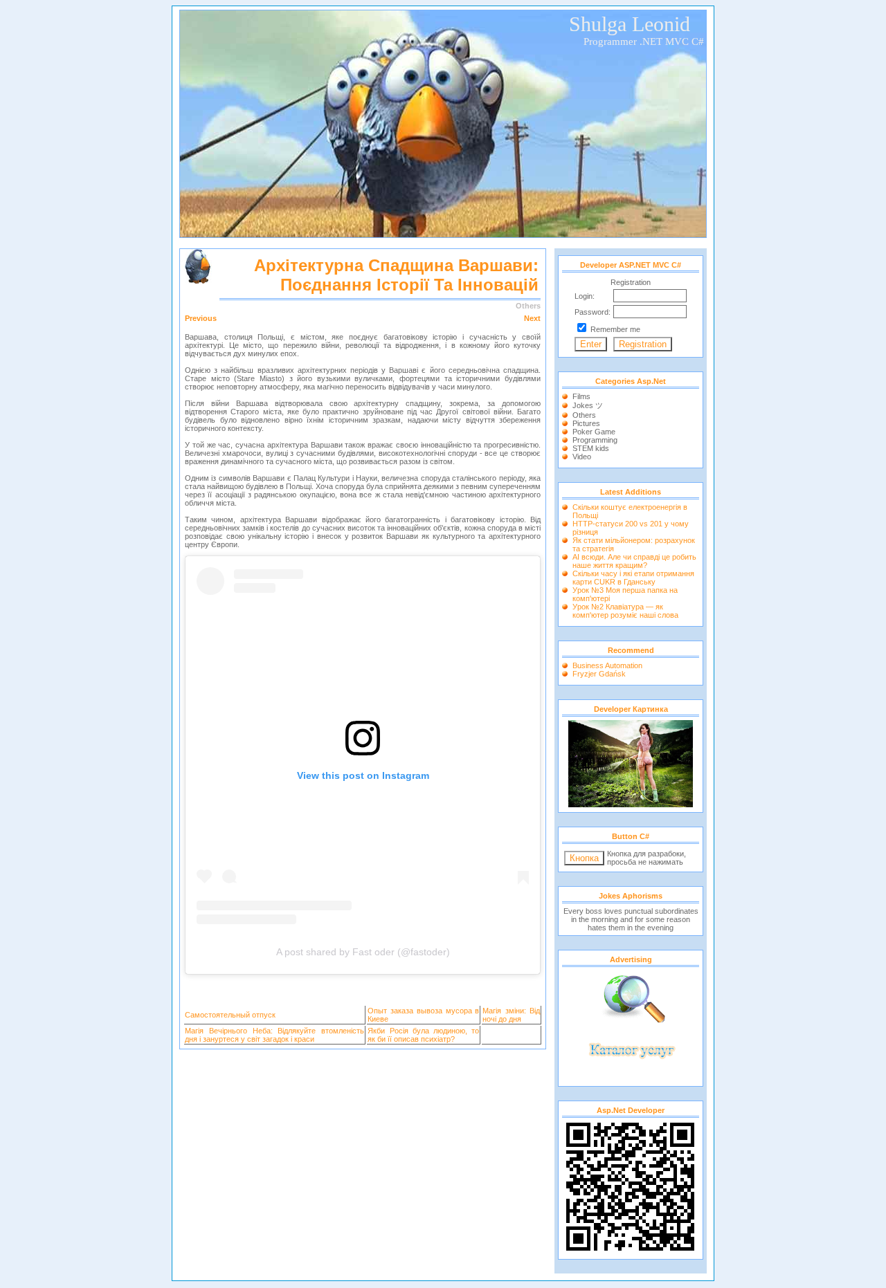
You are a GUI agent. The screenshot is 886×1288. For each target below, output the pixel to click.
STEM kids (590, 448)
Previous (201, 318)
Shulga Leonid (629, 23)
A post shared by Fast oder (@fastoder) (363, 951)
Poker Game (593, 431)
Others (584, 415)
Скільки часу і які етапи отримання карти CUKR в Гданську (633, 577)
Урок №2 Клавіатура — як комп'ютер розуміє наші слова (625, 610)
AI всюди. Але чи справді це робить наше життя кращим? (634, 561)
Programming (594, 440)
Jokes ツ (587, 405)
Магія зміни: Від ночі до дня (511, 1014)
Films (581, 396)
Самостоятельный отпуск (230, 1015)
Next (532, 318)
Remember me (615, 329)
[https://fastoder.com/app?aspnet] (630, 804)
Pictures (586, 423)
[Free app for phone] (630, 1078)
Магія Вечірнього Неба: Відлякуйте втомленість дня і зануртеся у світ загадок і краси (274, 1035)
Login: (585, 296)
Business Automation (607, 665)
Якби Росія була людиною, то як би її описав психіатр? (423, 1035)
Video (581, 456)
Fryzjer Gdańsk (599, 674)
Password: (593, 312)
